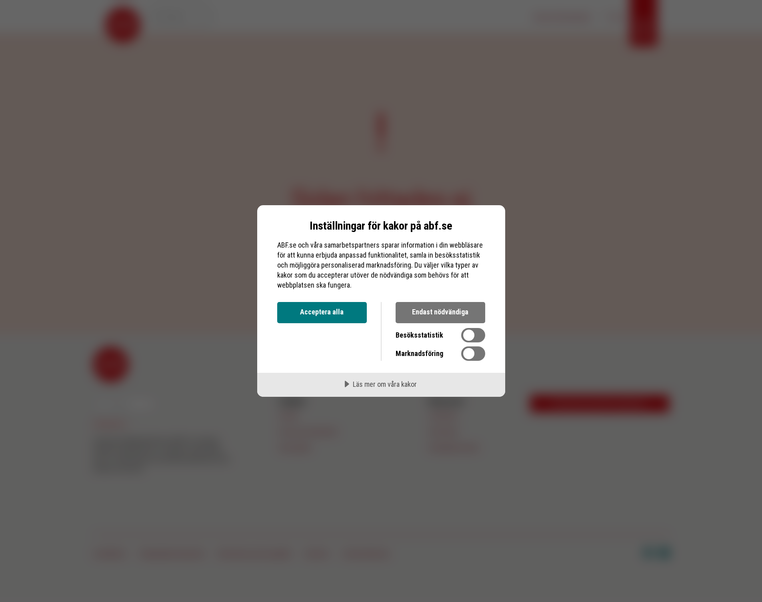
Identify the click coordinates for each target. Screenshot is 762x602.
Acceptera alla (322, 312)
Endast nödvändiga (440, 312)
